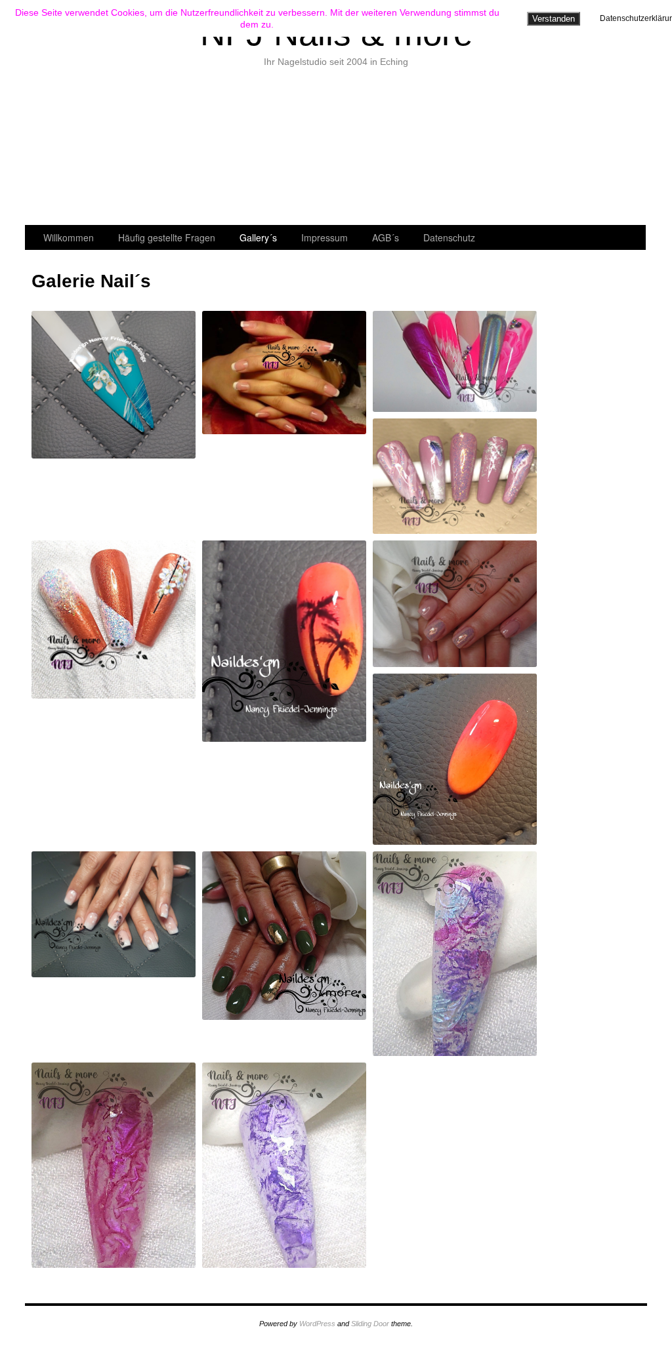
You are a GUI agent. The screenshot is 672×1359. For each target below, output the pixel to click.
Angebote (158, 149)
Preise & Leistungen (423, 149)
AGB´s (385, 237)
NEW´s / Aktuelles (335, 149)
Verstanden (553, 19)
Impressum (324, 237)
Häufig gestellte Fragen (166, 237)
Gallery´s (512, 149)
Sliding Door (370, 1324)
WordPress (317, 1324)
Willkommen (69, 149)
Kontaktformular (246, 149)
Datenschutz (449, 237)
